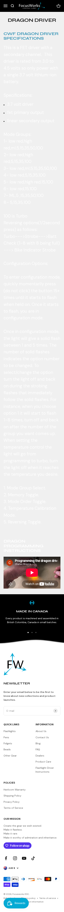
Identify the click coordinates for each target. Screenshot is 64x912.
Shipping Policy (12, 795)
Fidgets (8, 743)
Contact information (33, 901)
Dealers (40, 755)
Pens (6, 737)
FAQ (38, 749)
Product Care (43, 761)
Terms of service (47, 898)
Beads (7, 749)
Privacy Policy (12, 801)
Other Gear (10, 755)
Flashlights (10, 731)
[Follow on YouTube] (24, 858)
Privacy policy (28, 898)
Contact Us (42, 737)
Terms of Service (13, 807)
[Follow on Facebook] (6, 858)
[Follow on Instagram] (15, 858)
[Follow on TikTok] (33, 858)
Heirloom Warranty (15, 789)
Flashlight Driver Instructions (45, 769)
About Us (41, 731)
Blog (38, 743)
